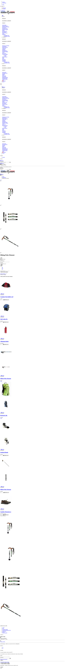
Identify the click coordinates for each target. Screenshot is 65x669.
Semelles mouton (4, 79)
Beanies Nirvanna (5, 47)
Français (4, 7)
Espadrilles (4, 34)
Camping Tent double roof (6, 296)
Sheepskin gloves (5, 28)
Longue (5, 55)
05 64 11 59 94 (2, 641)
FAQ (3, 628)
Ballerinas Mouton (5, 77)
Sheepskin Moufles (5, 51)
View (1, 381)
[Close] (1, 84)
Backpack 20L (3, 415)
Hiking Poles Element (5, 378)
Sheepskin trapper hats (5, 26)
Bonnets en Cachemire (5, 45)
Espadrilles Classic (7, 36)
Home (3, 4)
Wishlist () (3, 10)
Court (5, 127)
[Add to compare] (1, 265)
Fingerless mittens (5, 54)
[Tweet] (2, 268)
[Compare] (2, 293)
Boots (3, 57)
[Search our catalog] (10, 162)
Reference (2, 274)
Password (1, 657)
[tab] (32, 273)
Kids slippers (4, 76)
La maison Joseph (5, 629)
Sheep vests (4, 75)
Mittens (3, 30)
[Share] (2, 267)
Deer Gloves (4, 27)
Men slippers (4, 103)
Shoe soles (3, 59)
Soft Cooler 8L (4, 319)
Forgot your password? (3, 659)
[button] (3, 16)
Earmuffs (3, 120)
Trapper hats (4, 48)
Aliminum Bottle (4, 341)
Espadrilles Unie (6, 35)
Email (1, 655)
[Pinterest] (2, 269)
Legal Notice (4, 2)
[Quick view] (3, 293)
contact (3, 627)
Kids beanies (4, 72)
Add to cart (4, 263)
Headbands (4, 121)
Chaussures (4, 60)
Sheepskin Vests (4, 50)
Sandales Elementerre (5, 511)
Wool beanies (4, 96)
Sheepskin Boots (4, 32)
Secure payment (4, 632)
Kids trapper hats (4, 73)
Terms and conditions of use (6, 630)
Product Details (2, 273)
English (4, 8)
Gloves (3, 52)
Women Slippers (4, 56)
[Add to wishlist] (1, 264)
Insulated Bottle (4, 452)
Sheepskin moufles (5, 29)
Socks (3, 33)
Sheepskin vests (4, 31)
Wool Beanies (4, 46)
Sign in (2, 160)
